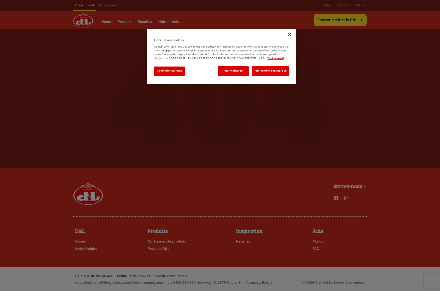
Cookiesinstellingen (169, 70)
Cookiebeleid (275, 58)
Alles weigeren (233, 70)
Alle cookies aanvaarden (271, 70)
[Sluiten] (290, 34)
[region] (221, 56)
